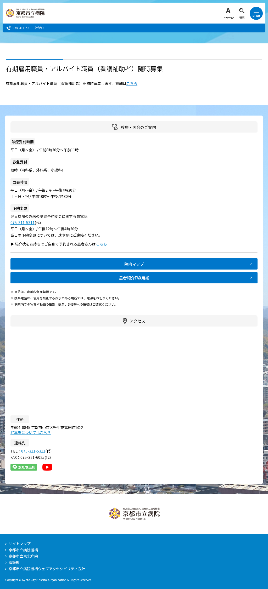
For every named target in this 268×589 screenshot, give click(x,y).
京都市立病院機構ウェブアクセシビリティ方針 (47, 568)
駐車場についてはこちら (30, 432)
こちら (131, 83)
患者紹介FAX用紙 (134, 278)
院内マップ (134, 264)
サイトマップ (20, 543)
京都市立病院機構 (23, 549)
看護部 (14, 562)
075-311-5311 (23, 27)
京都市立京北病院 (23, 556)
